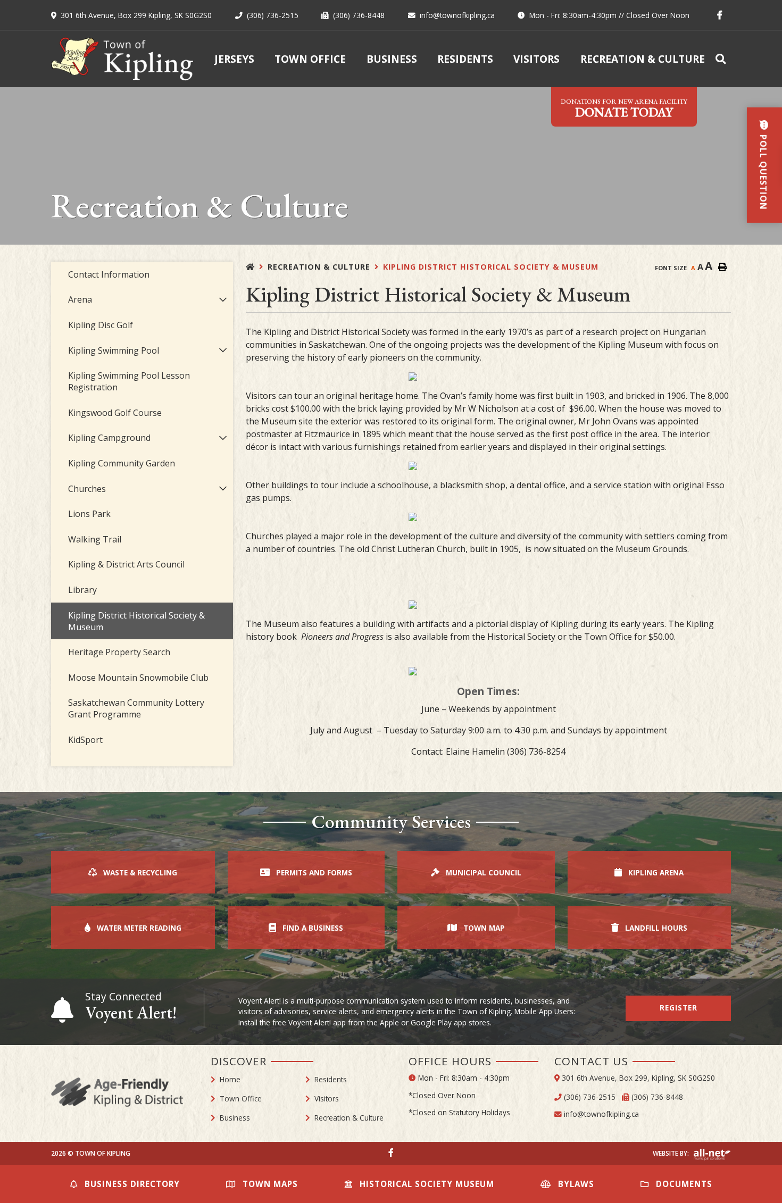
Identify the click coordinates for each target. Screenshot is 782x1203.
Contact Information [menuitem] (108, 274)
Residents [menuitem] (465, 59)
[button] (223, 299)
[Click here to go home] (257, 267)
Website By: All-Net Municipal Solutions (712, 1154)
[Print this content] (722, 267)
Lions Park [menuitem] (89, 514)
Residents (330, 1079)
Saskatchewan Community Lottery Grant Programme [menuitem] (136, 708)
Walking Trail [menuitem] (94, 539)
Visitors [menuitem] (536, 59)
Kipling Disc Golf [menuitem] (100, 325)
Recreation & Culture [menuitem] (642, 59)
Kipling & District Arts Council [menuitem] (126, 564)
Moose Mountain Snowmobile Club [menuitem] (138, 677)
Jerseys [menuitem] (234, 59)
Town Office (241, 1098)
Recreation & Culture (319, 267)
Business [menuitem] (392, 59)
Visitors (326, 1098)
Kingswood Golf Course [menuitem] (115, 413)
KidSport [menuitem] (85, 740)
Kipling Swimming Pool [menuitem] (113, 350)
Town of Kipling (122, 58)
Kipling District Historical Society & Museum (490, 267)
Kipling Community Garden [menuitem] (121, 463)
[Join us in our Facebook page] (391, 1152)
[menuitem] (723, 58)
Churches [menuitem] (87, 489)
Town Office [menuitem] (310, 59)
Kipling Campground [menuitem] (109, 438)
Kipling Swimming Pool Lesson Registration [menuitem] (129, 381)
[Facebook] (722, 15)
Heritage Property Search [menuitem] (119, 652)
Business (235, 1118)
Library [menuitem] (82, 590)
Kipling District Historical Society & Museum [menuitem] (136, 621)
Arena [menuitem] (80, 299)
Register (678, 1007)
